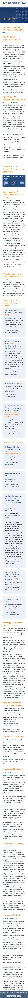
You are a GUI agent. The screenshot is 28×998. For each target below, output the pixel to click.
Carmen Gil (10, 806)
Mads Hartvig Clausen (13, 740)
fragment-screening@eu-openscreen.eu (14, 295)
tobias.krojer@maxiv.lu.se (12, 614)
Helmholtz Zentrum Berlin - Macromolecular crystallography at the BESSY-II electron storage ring (14, 500)
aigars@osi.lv (16, 332)
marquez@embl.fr (10, 464)
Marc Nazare (10, 847)
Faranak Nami (7, 742)
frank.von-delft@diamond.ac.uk (14, 486)
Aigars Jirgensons (12, 918)
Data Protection (11, 996)
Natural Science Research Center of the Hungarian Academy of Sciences (14, 408)
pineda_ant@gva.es (11, 374)
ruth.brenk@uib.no (10, 396)
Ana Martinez (10, 772)
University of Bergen (12, 383)
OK (19, 996)
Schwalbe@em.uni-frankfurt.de (14, 590)
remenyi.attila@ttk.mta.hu (12, 434)
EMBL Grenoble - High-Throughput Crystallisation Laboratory (14, 449)
